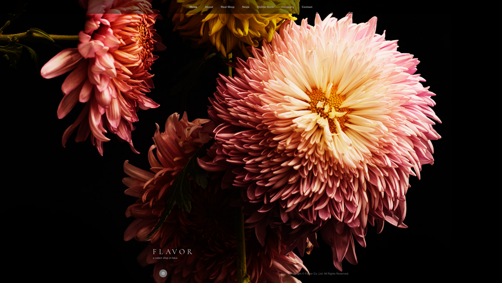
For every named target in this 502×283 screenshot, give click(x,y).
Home (193, 6)
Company (287, 6)
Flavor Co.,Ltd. (314, 273)
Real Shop (228, 6)
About (209, 6)
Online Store (265, 6)
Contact (307, 6)
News (245, 6)
